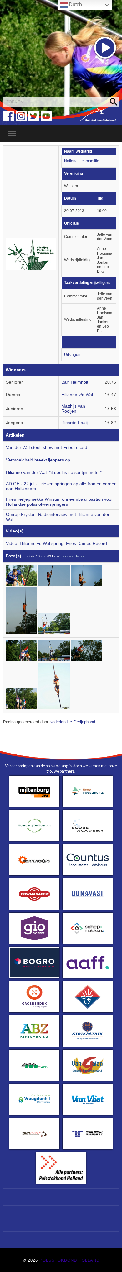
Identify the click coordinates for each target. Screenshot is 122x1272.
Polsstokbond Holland (69, 1260)
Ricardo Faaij (74, 422)
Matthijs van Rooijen (73, 409)
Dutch (75, 4)
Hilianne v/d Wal (77, 394)
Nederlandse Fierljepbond (72, 722)
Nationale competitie (81, 161)
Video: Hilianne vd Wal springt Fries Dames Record (56, 543)
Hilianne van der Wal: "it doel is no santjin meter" (54, 472)
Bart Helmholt (74, 382)
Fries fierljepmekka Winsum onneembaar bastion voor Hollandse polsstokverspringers (59, 502)
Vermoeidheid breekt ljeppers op (38, 460)
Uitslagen (72, 354)
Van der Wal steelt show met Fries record (46, 447)
